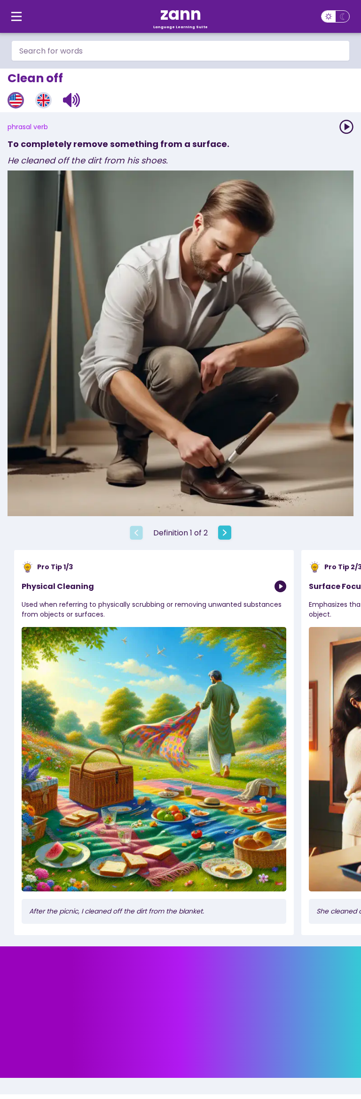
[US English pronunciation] (16, 100)
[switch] (335, 16)
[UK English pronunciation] (43, 100)
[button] (71, 100)
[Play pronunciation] (346, 127)
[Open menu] (16, 16)
